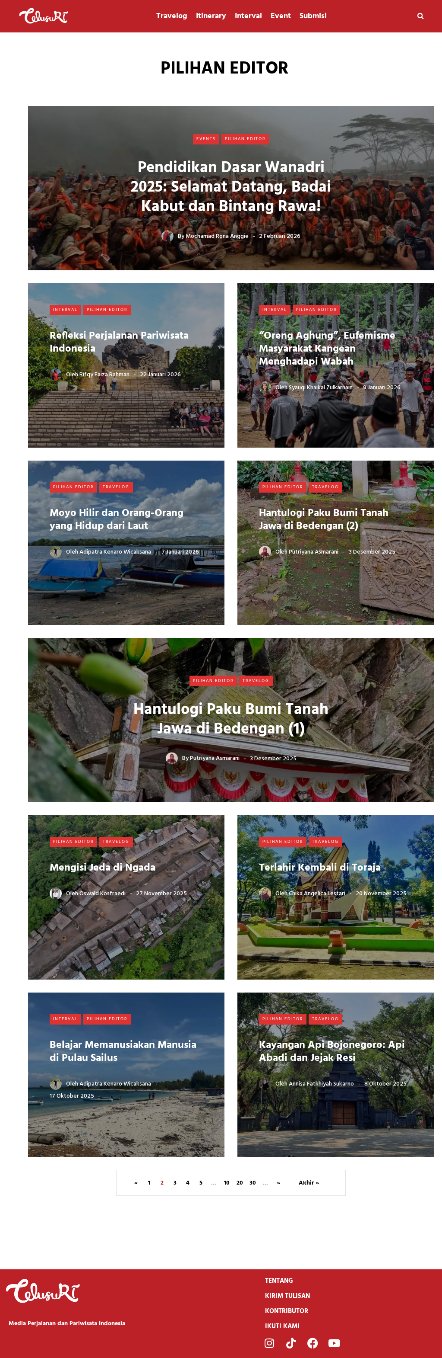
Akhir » (309, 1183)
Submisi (313, 16)
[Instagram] (269, 1343)
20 (240, 1183)
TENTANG (279, 1281)
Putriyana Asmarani (313, 552)
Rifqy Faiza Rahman (104, 375)
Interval (248, 16)
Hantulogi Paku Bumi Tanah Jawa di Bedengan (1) (230, 719)
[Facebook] (312, 1343)
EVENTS (206, 138)
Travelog (171, 16)
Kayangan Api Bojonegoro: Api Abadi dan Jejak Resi (332, 1052)
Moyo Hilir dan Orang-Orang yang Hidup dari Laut (116, 520)
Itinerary (211, 16)
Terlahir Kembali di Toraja (320, 868)
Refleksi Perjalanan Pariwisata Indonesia (119, 342)
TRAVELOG (116, 487)
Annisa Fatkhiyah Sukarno (321, 1084)
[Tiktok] (291, 1343)
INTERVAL (65, 309)
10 (227, 1183)
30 (252, 1183)
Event (281, 16)
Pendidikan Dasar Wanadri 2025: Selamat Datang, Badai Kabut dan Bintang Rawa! (231, 188)
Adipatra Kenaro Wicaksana (115, 552)
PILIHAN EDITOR (245, 138)
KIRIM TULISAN (287, 1296)
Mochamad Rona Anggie (217, 236)
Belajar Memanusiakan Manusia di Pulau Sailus (123, 1052)
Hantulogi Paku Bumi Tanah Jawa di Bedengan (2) (323, 520)
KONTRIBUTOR (286, 1311)
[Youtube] (334, 1343)
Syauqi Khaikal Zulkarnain (321, 388)
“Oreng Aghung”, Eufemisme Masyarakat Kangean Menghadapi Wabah (327, 349)
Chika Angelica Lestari (317, 894)
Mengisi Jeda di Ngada (102, 868)
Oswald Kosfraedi (102, 894)
